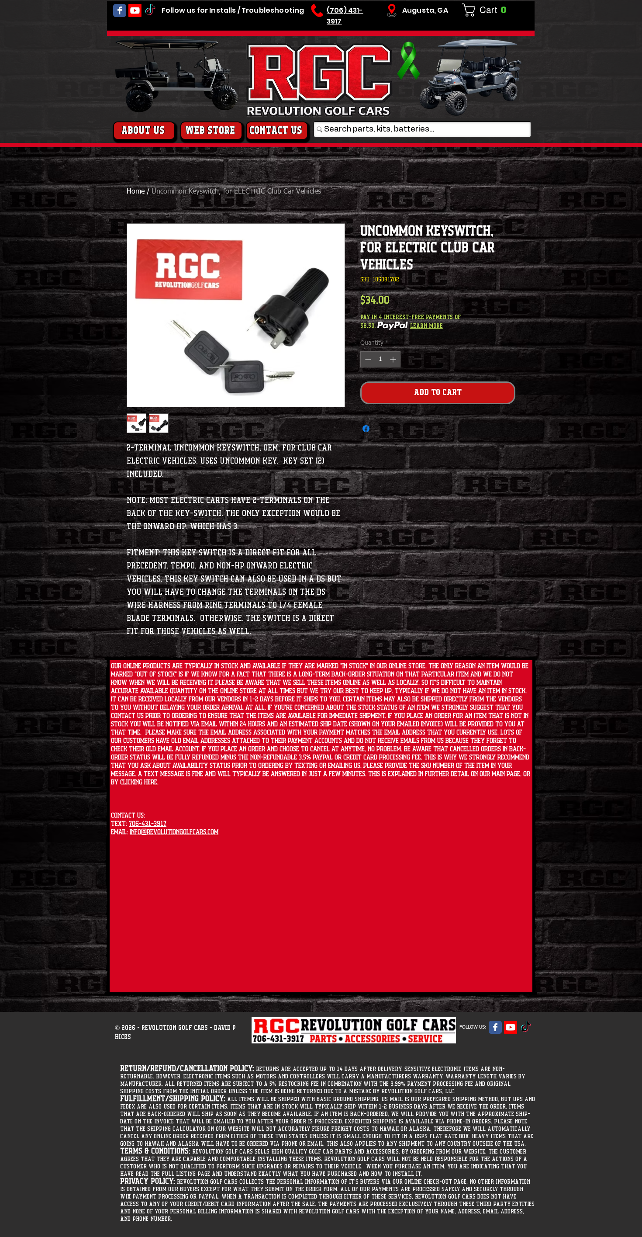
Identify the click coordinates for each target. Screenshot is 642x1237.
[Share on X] (382, 428)
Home (136, 191)
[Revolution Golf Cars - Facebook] (119, 10)
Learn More (426, 326)
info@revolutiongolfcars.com (174, 832)
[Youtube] (135, 10)
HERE (150, 782)
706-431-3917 (147, 824)
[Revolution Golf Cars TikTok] (150, 10)
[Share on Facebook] (366, 428)
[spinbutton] (380, 359)
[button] (488, 10)
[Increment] (393, 359)
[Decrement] (367, 359)
